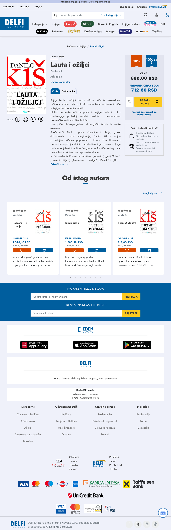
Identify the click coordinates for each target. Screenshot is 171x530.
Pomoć (105, 434)
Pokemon (57, 31)
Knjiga (82, 46)
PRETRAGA (131, 296)
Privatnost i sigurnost (105, 421)
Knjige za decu (131, 24)
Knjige (56, 24)
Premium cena (140, 86)
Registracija (143, 414)
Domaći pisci (57, 56)
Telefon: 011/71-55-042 (85, 394)
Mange (110, 31)
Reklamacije (105, 414)
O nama (66, 434)
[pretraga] (56, 15)
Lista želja (143, 428)
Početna (71, 46)
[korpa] (44, 250)
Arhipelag (56, 77)
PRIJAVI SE (131, 313)
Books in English (108, 24)
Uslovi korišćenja (105, 428)
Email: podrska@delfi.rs (85, 397)
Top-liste (157, 31)
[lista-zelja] (22, 250)
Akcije (28, 428)
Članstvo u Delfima (28, 414)
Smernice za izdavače (28, 434)
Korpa (143, 421)
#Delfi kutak (28, 421)
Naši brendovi (66, 428)
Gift (162, 24)
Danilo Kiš (56, 71)
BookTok (125, 31)
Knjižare (66, 414)
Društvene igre (93, 31)
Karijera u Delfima (66, 421)
